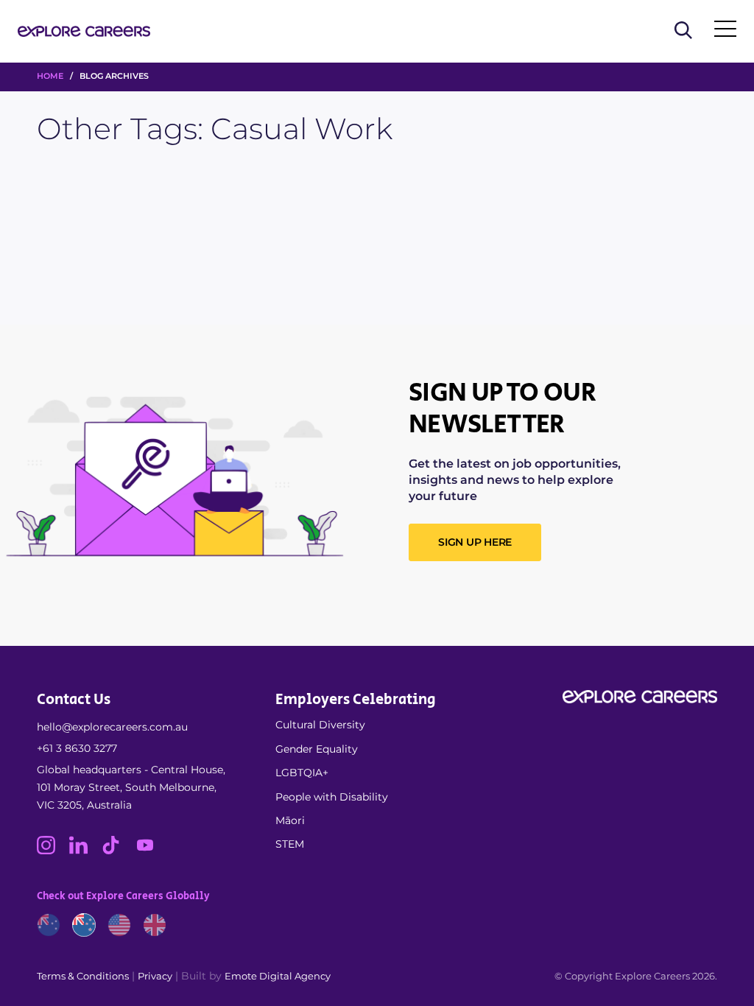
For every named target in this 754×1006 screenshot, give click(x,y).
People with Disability (331, 796)
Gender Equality (316, 749)
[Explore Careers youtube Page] (150, 850)
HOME (50, 76)
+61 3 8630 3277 (77, 748)
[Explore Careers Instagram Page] (53, 850)
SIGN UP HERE (475, 542)
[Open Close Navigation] (725, 32)
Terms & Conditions (83, 976)
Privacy (155, 976)
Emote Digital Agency (278, 976)
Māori (290, 820)
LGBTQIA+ (301, 772)
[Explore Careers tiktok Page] (118, 850)
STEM (289, 844)
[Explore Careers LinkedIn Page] (85, 850)
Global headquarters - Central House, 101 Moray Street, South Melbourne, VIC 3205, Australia (131, 787)
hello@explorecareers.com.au (112, 727)
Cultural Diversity (320, 724)
